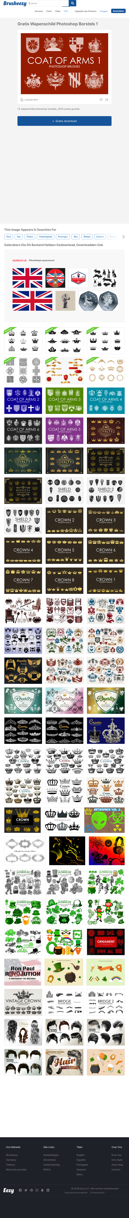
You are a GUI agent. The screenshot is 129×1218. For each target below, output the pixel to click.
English (80, 1154)
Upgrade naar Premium (85, 11)
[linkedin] (48, 1190)
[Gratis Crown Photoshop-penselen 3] (106, 520)
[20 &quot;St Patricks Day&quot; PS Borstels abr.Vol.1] (23, 912)
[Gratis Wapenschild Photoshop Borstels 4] (106, 400)
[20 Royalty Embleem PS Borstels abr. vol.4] (106, 610)
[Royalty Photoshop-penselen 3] (64, 460)
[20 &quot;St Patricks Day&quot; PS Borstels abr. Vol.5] (64, 912)
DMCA (47, 1169)
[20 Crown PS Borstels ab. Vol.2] (23, 730)
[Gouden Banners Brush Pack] (64, 370)
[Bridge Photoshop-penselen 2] (106, 1002)
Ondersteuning (51, 1164)
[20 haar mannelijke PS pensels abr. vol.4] (23, 1062)
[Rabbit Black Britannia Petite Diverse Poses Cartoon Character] (105, 278)
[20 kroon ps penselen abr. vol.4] (64, 790)
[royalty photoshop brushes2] (106, 430)
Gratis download (66, 121)
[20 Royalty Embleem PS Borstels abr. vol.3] (23, 640)
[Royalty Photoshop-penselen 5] (106, 460)
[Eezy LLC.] (8, 1190)
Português (82, 1164)
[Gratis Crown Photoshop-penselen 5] (64, 550)
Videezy (10, 1164)
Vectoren (39, 11)
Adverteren (49, 1159)
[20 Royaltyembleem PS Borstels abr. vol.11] (64, 700)
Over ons (117, 1154)
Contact (116, 1169)
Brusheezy (12, 1154)
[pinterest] (31, 1190)
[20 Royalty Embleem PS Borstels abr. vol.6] (106, 640)
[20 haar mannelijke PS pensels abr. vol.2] (64, 1032)
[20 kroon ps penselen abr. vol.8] (23, 790)
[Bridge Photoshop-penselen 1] (64, 1002)
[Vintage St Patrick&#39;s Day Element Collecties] (106, 1062)
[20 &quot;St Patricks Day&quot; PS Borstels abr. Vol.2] (106, 882)
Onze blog (117, 1164)
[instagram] (36, 1190)
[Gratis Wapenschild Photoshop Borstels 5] (64, 430)
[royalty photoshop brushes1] (23, 460)
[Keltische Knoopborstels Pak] (23, 370)
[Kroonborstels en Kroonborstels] (106, 370)
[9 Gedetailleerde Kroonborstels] (23, 340)
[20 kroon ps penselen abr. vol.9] (106, 790)
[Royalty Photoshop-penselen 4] (23, 490)
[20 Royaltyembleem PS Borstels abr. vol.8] (64, 670)
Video (57, 11)
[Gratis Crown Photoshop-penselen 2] (64, 520)
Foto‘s (49, 11)
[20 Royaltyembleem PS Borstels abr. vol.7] (106, 670)
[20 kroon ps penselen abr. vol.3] (64, 730)
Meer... (80, 1174)
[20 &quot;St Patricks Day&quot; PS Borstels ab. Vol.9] (64, 942)
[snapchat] (42, 1190)
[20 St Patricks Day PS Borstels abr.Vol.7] (23, 942)
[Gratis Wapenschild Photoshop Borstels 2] (23, 400)
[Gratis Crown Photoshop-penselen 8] (64, 580)
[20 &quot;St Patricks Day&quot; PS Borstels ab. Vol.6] (106, 912)
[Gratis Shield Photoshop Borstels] (64, 490)
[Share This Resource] (107, 100)
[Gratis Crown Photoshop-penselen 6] (106, 550)
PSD (66, 11)
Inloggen (104, 11)
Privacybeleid (97, 1192)
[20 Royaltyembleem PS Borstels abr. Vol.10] (23, 700)
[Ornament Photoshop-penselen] (106, 942)
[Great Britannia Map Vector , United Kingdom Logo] (78, 278)
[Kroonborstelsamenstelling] (62, 820)
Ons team (117, 1159)
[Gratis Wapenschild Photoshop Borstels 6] (23, 430)
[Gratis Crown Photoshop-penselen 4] (23, 550)
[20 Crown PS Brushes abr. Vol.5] (64, 760)
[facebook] (20, 1190)
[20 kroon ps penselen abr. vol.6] (106, 760)
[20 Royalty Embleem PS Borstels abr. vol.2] (64, 610)
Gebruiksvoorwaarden (76, 1192)
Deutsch (81, 1169)
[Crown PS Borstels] (106, 730)
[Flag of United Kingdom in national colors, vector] (32, 301)
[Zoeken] (72, 3)
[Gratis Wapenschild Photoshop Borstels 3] (64, 400)
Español (81, 1159)
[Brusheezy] (15, 3)
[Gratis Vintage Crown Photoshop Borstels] (23, 1002)
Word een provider (16, 1169)
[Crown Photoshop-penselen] (22, 820)
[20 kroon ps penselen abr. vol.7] (23, 760)
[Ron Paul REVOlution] (22, 972)
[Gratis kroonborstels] (106, 580)
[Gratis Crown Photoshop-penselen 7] (23, 580)
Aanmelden (118, 11)
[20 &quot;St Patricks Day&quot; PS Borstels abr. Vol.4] (64, 882)
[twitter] (25, 1190)
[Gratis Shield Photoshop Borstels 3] (23, 520)
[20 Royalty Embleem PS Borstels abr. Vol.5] (64, 640)
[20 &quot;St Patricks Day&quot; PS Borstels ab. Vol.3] (23, 882)
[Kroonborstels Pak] (64, 340)
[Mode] (67, 850)
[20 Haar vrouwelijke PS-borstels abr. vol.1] (64, 1062)
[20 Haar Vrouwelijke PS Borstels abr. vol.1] (23, 1032)
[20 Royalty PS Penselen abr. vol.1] (23, 610)
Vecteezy (11, 1159)
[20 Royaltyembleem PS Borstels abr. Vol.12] (106, 700)
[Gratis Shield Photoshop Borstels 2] (106, 490)
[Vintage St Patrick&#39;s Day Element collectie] (64, 972)
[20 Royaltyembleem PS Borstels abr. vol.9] (23, 670)
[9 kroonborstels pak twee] (106, 340)
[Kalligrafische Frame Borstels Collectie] (25, 850)
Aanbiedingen (51, 1154)
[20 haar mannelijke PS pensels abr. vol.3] (106, 1032)
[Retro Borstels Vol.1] (104, 820)
